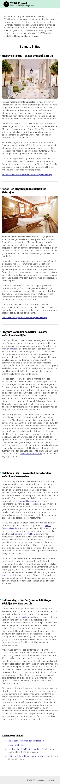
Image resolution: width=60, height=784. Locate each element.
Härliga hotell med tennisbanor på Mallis (26, 756)
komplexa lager (23, 617)
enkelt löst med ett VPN (31, 453)
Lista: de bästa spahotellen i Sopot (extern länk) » (24, 317)
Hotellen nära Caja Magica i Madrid (24, 749)
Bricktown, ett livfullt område (26, 534)
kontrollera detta (10, 575)
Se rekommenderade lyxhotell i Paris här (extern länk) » (27, 174)
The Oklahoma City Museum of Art (27, 501)
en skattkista (13, 349)
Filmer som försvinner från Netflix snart (26, 741)
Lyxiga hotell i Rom (16, 745)
